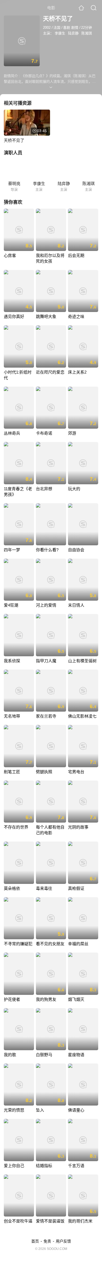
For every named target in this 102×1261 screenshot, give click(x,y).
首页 (35, 1241)
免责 (47, 1241)
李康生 (60, 33)
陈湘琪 (86, 33)
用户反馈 (63, 1241)
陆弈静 (73, 33)
